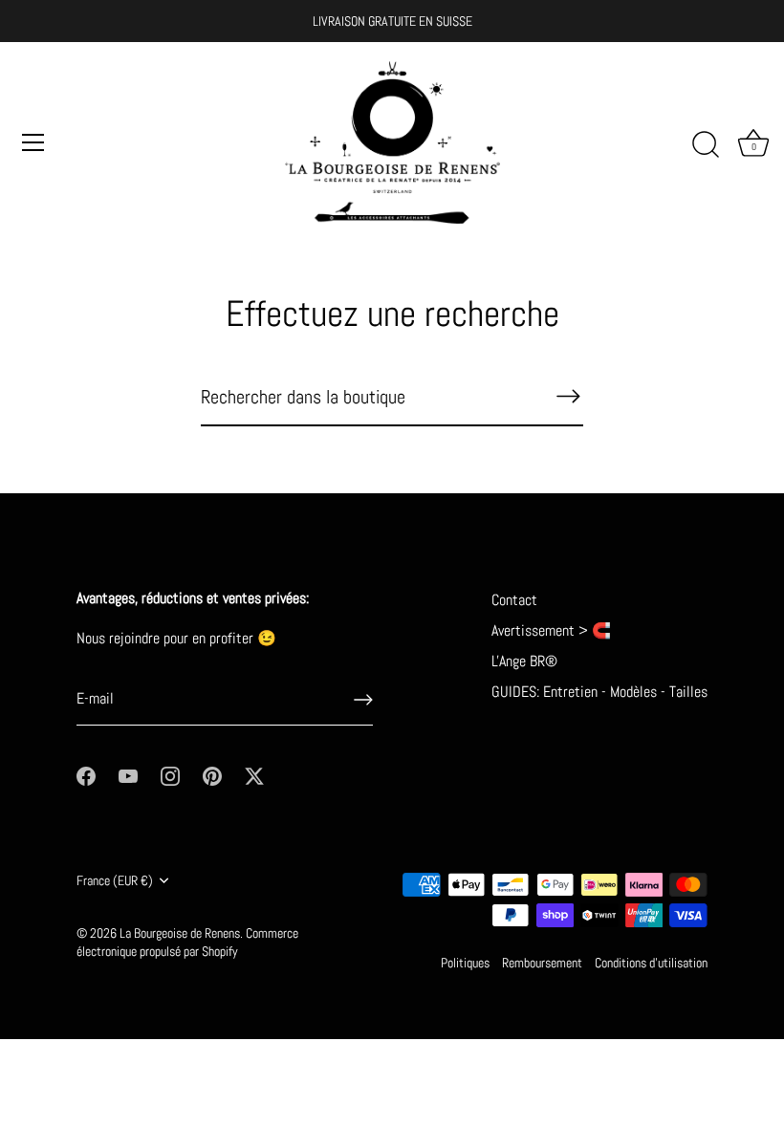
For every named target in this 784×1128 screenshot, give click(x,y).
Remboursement (542, 963)
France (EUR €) (114, 881)
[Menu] (33, 142)
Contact (514, 600)
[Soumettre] (363, 699)
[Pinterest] (212, 775)
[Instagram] (170, 775)
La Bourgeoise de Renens (180, 933)
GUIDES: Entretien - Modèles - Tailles (599, 692)
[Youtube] (128, 775)
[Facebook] (86, 775)
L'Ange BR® (524, 661)
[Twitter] (254, 775)
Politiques (465, 963)
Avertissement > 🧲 (551, 630)
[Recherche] (706, 145)
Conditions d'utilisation (651, 963)
